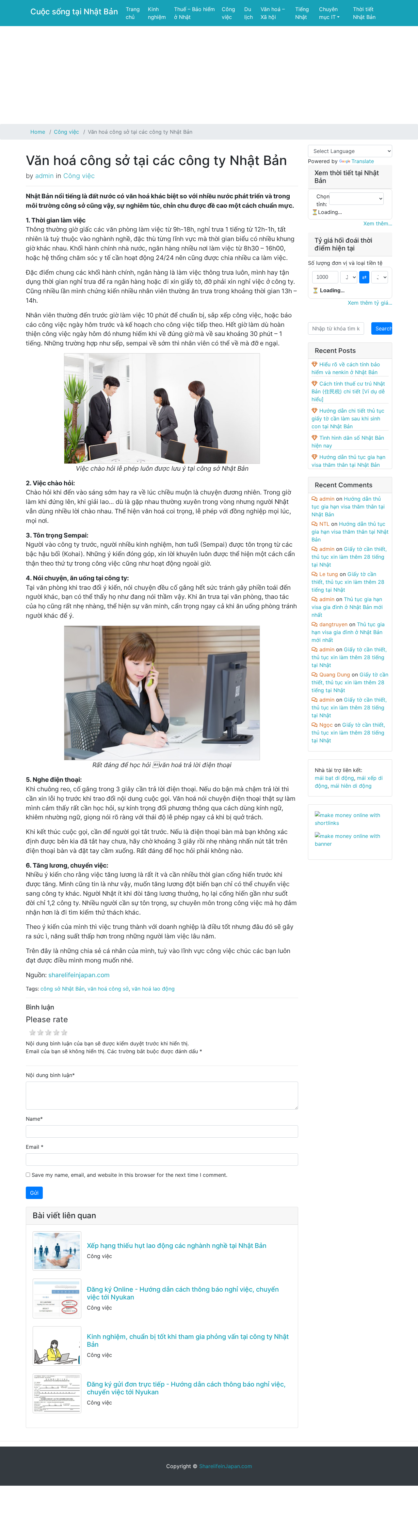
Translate (362, 161)
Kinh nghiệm (157, 13)
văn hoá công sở (108, 988)
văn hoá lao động (153, 988)
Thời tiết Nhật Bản (364, 13)
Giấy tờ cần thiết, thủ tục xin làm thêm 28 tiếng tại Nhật (349, 557)
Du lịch (248, 13)
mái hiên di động (351, 785)
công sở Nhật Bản (62, 988)
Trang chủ (133, 13)
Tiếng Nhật (302, 13)
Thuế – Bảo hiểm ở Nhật (194, 13)
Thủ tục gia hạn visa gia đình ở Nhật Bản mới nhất (347, 607)
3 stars (48, 1032)
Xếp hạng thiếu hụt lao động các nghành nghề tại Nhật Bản (176, 1246)
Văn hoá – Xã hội (273, 13)
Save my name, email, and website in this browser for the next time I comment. (129, 1175)
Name (33, 1118)
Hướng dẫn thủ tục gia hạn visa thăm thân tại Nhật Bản (348, 506)
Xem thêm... (377, 223)
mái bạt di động (334, 778)
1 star (32, 1032)
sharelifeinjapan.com (79, 975)
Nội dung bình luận (49, 1075)
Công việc (228, 13)
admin (44, 176)
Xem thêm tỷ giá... (370, 302)
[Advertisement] (209, 75)
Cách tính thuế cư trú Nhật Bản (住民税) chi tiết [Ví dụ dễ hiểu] (348, 391)
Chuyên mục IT (328, 13)
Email (32, 1147)
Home (37, 132)
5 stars (64, 1032)
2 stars (40, 1032)
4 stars (56, 1032)
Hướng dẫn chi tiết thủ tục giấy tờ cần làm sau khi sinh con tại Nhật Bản (348, 418)
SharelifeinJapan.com (225, 1466)
